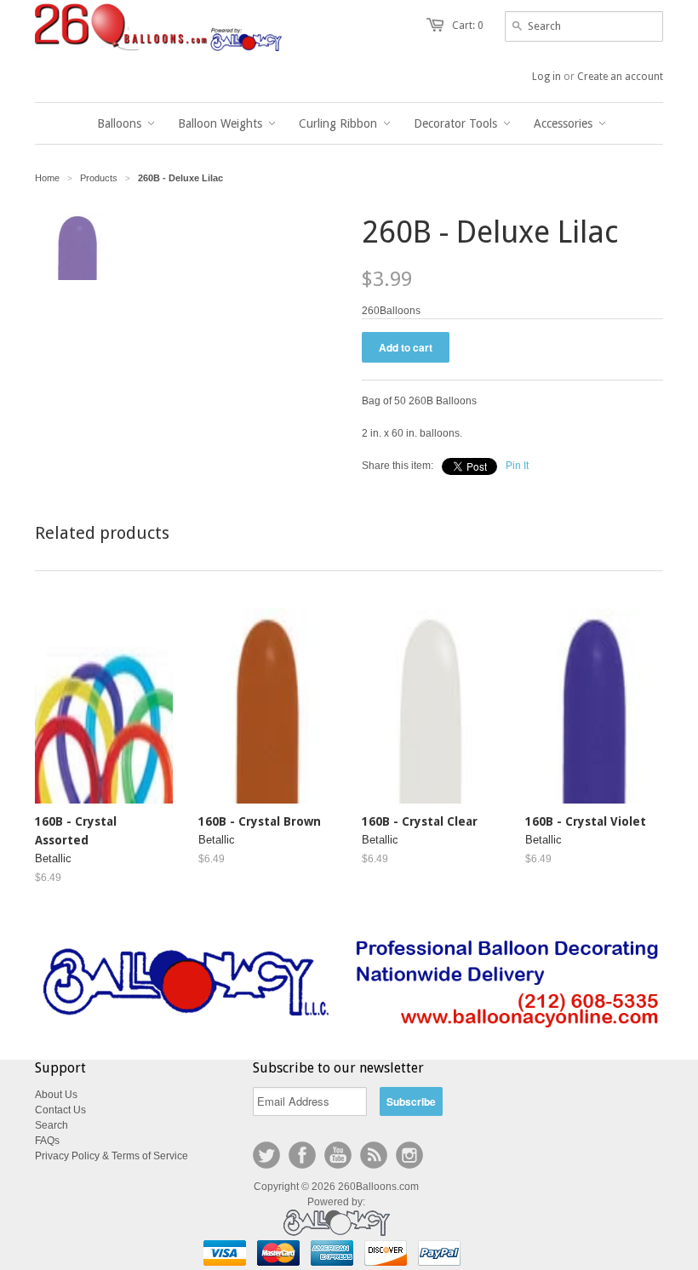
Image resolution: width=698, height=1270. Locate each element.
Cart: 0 (467, 25)
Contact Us (60, 1110)
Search (51, 1125)
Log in (546, 77)
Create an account (620, 77)
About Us (56, 1095)
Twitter (266, 1155)
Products (98, 178)
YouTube (338, 1155)
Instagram (409, 1155)
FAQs (47, 1141)
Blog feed (373, 1155)
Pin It (517, 466)
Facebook (302, 1155)
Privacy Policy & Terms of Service (111, 1156)
